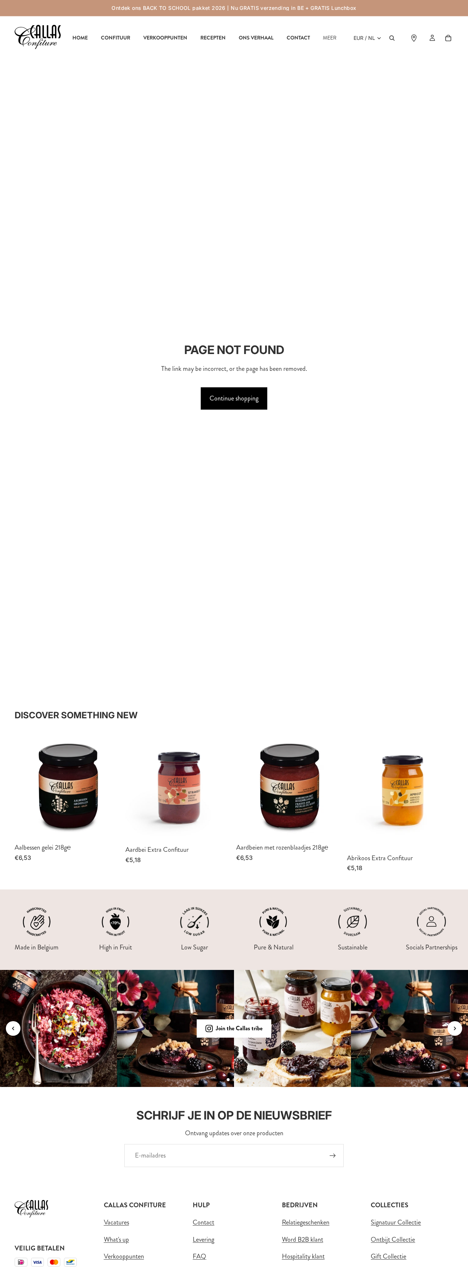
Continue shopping (234, 398)
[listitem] (329, 37)
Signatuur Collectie (396, 1222)
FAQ (199, 1256)
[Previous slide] (13, 1028)
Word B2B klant (302, 1239)
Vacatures (116, 1222)
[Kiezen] (220, 830)
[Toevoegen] (109, 828)
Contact (203, 1222)
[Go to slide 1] (228, 1079)
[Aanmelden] (332, 1155)
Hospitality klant (303, 1256)
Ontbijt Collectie (393, 1239)
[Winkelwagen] (448, 38)
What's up (116, 1239)
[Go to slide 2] (234, 1079)
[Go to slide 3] (239, 1079)
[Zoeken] (392, 38)
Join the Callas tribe (239, 1028)
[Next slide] (455, 1028)
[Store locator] (414, 38)
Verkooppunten (124, 1256)
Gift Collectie (388, 1256)
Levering (203, 1239)
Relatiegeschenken (305, 1222)
